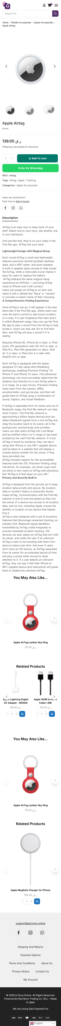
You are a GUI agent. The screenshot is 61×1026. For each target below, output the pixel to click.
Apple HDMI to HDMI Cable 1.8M (45, 701)
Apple (21, 180)
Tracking (31, 180)
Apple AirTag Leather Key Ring (30, 642)
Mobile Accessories (21, 22)
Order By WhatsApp (30, 168)
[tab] (10, 218)
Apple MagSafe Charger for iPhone (30, 890)
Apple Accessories (43, 22)
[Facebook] (5, 208)
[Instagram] (13, 208)
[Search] (55, 13)
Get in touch (22, 201)
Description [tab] (10, 217)
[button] (50, 5)
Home (5, 22)
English (38, 1023)
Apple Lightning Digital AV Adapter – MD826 (15, 701)
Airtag (13, 180)
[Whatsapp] (21, 208)
